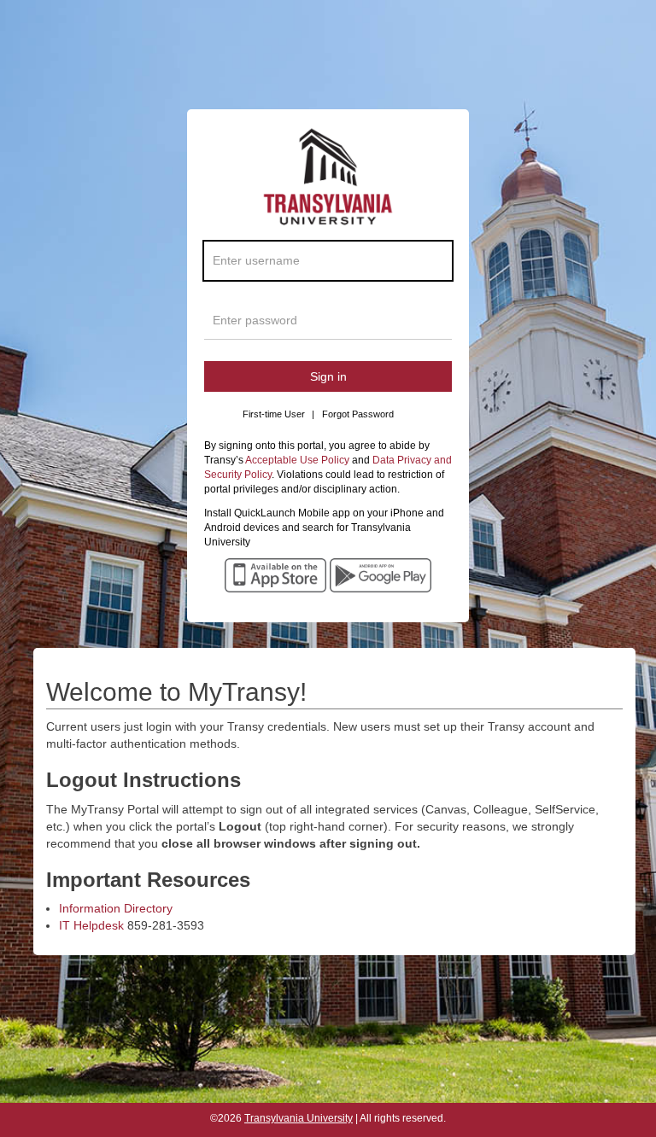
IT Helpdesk (91, 925)
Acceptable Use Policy (297, 460)
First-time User (278, 414)
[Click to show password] (435, 324)
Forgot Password (358, 414)
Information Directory (116, 908)
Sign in (328, 376)
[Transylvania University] (328, 183)
